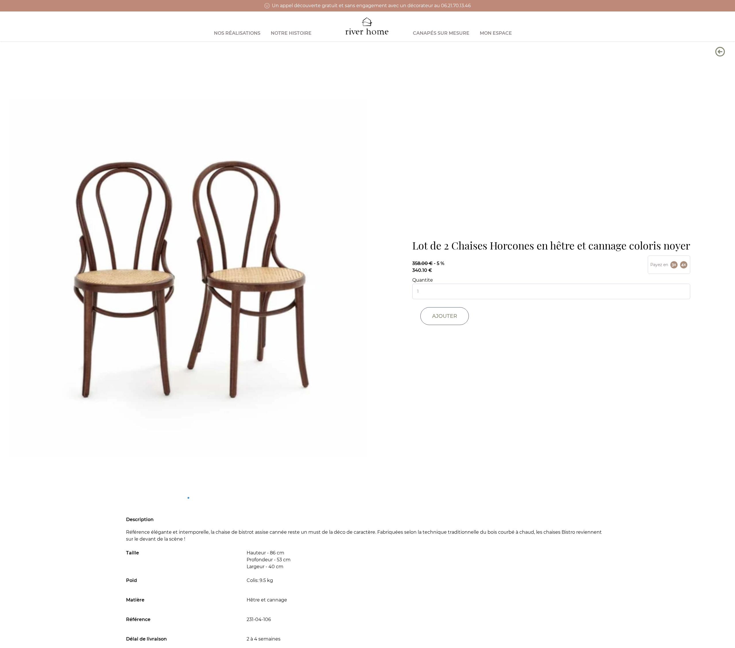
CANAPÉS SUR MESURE (441, 33)
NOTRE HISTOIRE (291, 33)
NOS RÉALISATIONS (237, 33)
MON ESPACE (496, 33)
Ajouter (444, 316)
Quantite (422, 280)
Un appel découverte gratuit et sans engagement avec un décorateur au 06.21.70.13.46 (371, 5)
